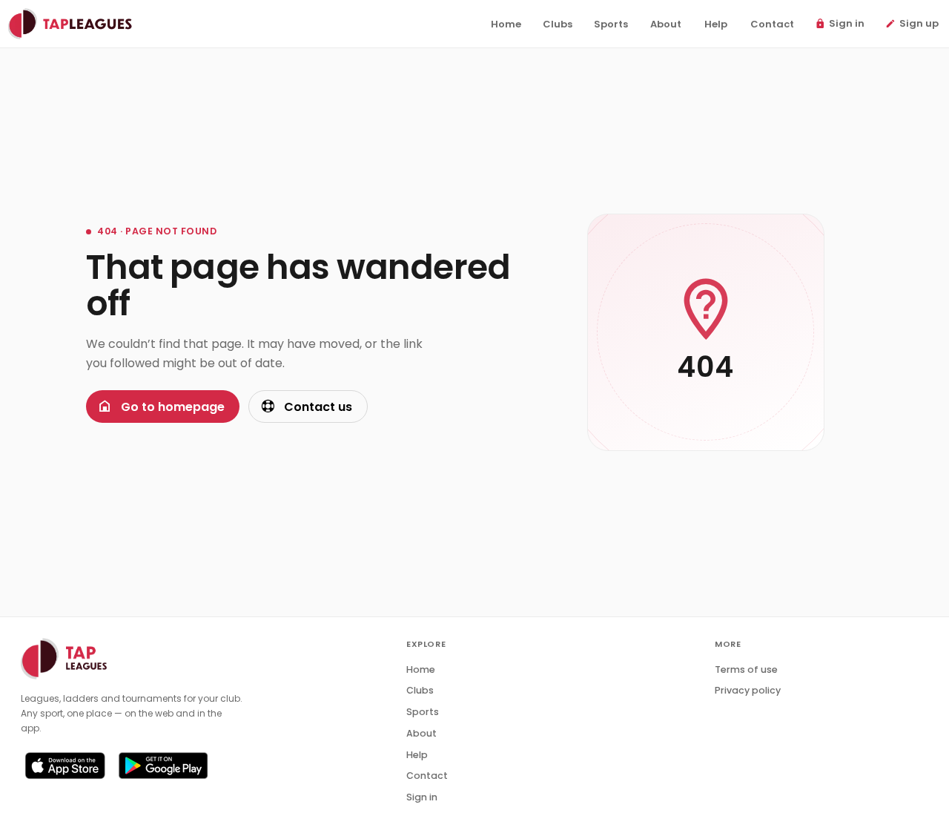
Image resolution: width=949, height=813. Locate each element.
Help (417, 754)
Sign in (421, 797)
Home (420, 669)
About (421, 733)
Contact (427, 775)
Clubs (420, 690)
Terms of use (746, 669)
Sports (422, 711)
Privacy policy (748, 690)
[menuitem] (506, 24)
